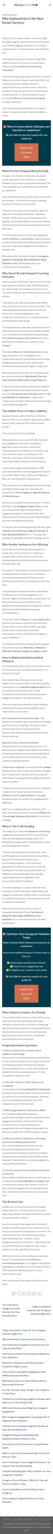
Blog (36, 1519)
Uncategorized (9, 15)
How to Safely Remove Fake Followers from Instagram (23, 1491)
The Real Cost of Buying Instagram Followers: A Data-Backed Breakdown (25, 1428)
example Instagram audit (32, 687)
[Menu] (4, 4)
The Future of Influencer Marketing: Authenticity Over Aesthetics (22, 916)
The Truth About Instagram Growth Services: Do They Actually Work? (25, 1346)
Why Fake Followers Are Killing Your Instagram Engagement (25, 1410)
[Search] (50, 5)
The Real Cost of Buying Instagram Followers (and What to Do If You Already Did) (26, 1401)
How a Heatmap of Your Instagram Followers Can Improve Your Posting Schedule (26, 1464)
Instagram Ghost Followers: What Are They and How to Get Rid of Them (25, 1482)
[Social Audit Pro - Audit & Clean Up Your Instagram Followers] (26, 5)
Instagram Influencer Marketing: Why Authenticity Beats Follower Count (25, 260)
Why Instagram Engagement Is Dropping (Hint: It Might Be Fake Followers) (25, 1419)
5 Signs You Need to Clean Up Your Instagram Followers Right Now (39, 1310)
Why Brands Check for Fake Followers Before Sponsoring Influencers (24, 1382)
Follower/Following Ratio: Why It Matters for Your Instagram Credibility (26, 1473)
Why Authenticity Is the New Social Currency (23, 1339)
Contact (44, 1519)
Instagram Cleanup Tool (28, 506)
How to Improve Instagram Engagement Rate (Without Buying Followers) (24, 1373)
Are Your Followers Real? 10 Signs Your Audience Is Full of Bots (25, 1392)
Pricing (7, 1519)
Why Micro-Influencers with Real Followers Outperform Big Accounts (23, 1364)
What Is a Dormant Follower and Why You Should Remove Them (25, 1455)
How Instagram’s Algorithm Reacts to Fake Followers (23, 1500)
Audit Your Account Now (26, 152)
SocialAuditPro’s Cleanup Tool (34, 1181)
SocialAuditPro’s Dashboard (15, 397)
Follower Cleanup (22, 1519)
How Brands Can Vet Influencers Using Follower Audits (25, 1446)
